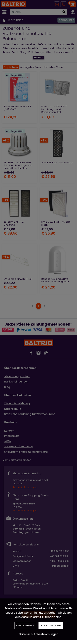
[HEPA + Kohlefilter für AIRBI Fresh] (57, 203)
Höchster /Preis (53, 67)
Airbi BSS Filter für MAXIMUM (57, 162)
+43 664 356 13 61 (59, 556)
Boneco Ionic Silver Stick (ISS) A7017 (17, 108)
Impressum (11, 436)
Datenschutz (12, 409)
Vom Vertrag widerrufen (17, 459)
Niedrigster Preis (30, 67)
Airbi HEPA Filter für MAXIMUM (14, 223)
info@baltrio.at (60, 565)
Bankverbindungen (16, 381)
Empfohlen (11, 67)
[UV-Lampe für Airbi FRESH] (19, 260)
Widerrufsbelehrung (17, 403)
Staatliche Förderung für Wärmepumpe (29, 414)
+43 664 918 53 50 (59, 551)
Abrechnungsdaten (17, 376)
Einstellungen (25, 625)
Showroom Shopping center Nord (26, 452)
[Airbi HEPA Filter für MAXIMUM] (19, 203)
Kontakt (9, 430)
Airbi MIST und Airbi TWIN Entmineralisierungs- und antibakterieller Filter (18, 165)
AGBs (7, 441)
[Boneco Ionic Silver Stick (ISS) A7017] (19, 87)
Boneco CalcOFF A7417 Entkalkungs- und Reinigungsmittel (54, 109)
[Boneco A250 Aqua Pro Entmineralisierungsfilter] (57, 260)
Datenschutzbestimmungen (38, 634)
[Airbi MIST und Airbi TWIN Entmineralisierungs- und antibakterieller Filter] (19, 143)
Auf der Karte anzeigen (25, 487)
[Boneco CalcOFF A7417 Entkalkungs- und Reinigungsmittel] (57, 87)
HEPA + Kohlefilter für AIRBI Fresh (56, 223)
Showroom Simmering (18, 446)
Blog (7, 387)
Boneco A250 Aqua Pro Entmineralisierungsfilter (55, 280)
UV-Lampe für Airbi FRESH (18, 278)
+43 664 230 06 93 (58, 560)
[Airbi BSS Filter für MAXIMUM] (57, 143)
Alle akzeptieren (50, 625)
